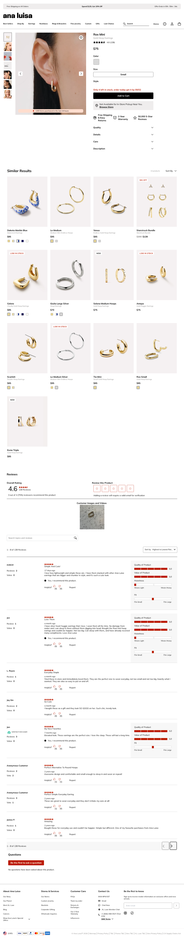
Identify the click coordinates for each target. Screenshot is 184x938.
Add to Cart (123, 95)
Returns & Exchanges (75, 906)
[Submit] (176, 905)
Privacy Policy (103, 933)
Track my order (76, 901)
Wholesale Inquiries (49, 914)
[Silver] (96, 62)
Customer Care (78, 891)
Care (95, 141)
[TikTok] (132, 913)
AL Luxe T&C (140, 933)
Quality (97, 127)
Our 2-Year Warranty (75, 913)
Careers (6, 914)
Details (96, 134)
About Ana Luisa (11, 891)
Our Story (6, 896)
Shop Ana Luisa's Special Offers (13, 919)
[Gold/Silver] (13, 241)
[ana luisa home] (92, 13)
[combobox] (162, 549)
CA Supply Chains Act (172, 933)
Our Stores (45, 896)
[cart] (179, 23)
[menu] (172, 24)
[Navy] (22, 241)
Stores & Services (50, 891)
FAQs (73, 896)
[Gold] (9, 241)
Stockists (44, 905)
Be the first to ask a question (26, 862)
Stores (156, 24)
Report (72, 587)
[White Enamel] (27, 241)
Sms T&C (129, 933)
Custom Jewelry (47, 901)
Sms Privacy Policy (154, 933)
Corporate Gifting (48, 909)
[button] (97, 488)
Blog (5, 909)
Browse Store (106, 107)
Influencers (75, 918)
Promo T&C (119, 933)
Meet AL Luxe (8, 905)
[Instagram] (125, 913)
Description (99, 148)
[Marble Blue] (18, 241)
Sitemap (92, 933)
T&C (112, 933)
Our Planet (7, 901)
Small (123, 74)
